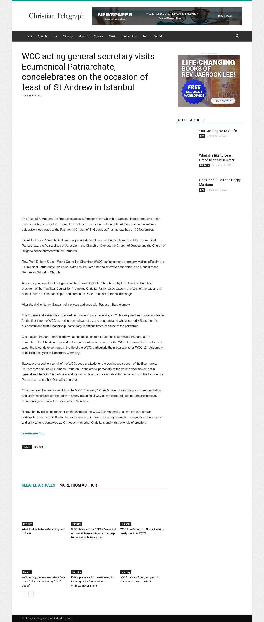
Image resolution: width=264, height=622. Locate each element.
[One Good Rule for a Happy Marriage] (185, 188)
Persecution (129, 36)
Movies (98, 36)
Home (28, 36)
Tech (146, 36)
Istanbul (39, 446)
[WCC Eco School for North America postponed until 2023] (142, 510)
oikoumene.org (33, 433)
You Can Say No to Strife (218, 131)
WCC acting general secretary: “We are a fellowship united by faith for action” (43, 581)
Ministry (68, 36)
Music (112, 36)
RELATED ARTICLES (38, 485)
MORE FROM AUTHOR (78, 485)
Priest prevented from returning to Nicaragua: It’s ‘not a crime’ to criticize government (92, 581)
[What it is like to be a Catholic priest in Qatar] (44, 510)
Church (42, 36)
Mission (83, 36)
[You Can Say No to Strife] (185, 135)
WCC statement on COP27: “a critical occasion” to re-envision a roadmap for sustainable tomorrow (93, 533)
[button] (237, 36)
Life (55, 36)
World (158, 36)
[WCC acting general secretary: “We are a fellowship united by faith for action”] (44, 558)
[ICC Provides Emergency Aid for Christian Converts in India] (142, 558)
